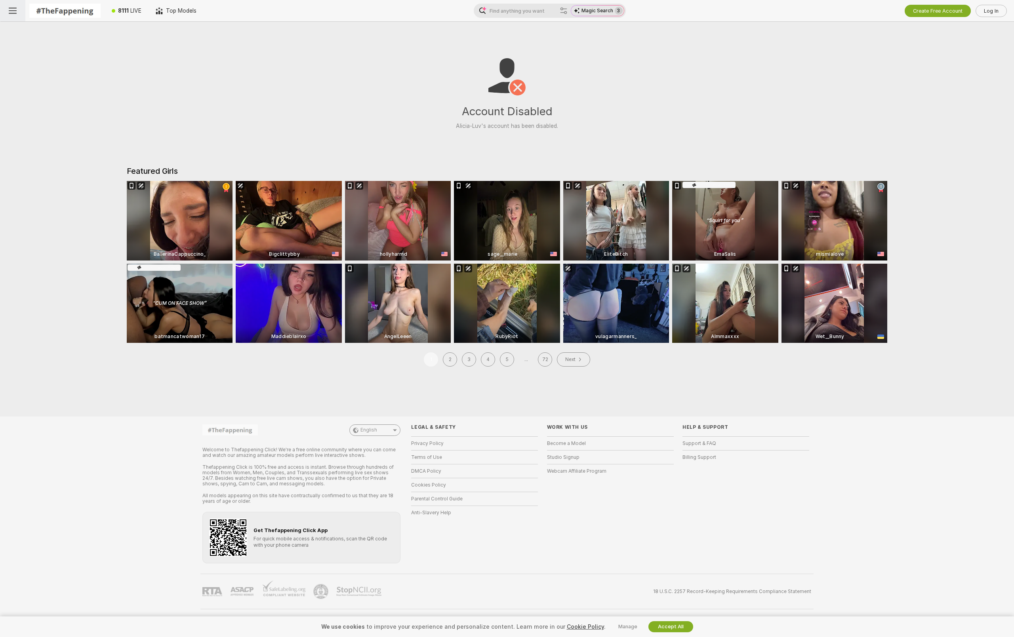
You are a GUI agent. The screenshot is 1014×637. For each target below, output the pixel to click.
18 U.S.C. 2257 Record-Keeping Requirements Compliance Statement (732, 591)
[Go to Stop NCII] (359, 591)
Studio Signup (563, 457)
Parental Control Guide (437, 499)
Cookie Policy (585, 627)
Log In (991, 11)
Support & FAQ (699, 443)
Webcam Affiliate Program (576, 471)
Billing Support (699, 457)
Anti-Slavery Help (431, 512)
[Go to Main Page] (65, 10)
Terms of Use (426, 457)
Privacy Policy (427, 443)
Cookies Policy (428, 485)
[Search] (563, 10)
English (368, 430)
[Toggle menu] (12, 10)
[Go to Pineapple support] (321, 591)
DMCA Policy (426, 471)
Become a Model (566, 443)
